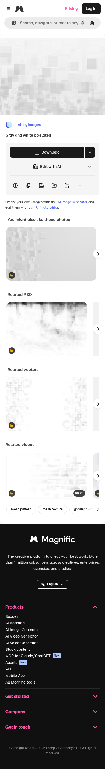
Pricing (71, 8)
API (8, 669)
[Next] (98, 254)
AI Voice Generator (21, 642)
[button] (52, 584)
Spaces (11, 616)
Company (15, 711)
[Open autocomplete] (12, 23)
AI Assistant (15, 623)
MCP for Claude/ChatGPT (32, 655)
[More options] (80, 185)
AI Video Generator (21, 636)
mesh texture (53, 509)
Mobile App (15, 675)
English (52, 584)
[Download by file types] (89, 152)
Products (14, 607)
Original (34, 46)
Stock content (17, 649)
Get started (17, 696)
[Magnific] (52, 540)
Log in (91, 8)
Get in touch (17, 727)
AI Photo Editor (47, 207)
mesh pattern (21, 509)
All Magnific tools (20, 682)
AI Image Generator (73, 202)
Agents (15, 662)
